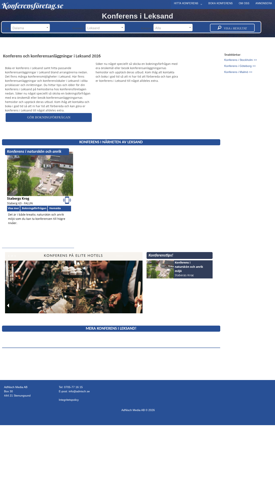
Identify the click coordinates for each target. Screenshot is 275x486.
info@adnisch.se (79, 391)
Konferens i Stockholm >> (240, 59)
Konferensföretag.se (32, 5)
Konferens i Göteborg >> (240, 66)
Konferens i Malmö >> (238, 72)
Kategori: (147, 28)
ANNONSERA (263, 3)
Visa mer (13, 208)
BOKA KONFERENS (220, 3)
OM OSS (244, 3)
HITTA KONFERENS (186, 3)
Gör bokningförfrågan (48, 117)
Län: (8, 28)
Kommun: (79, 28)
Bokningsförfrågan (34, 208)
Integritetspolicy (69, 399)
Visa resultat (234, 28)
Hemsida (55, 208)
